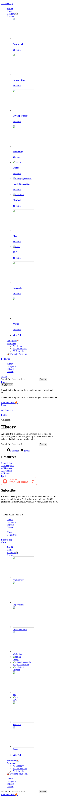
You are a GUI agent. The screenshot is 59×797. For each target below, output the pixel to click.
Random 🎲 (12, 14)
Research (17, 724)
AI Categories (7, 465)
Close (3, 542)
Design (16, 659)
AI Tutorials (18, 351)
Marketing (17, 654)
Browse (10, 16)
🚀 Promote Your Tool (17, 354)
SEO (15, 699)
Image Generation (21, 664)
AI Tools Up (7, 3)
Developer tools (20, 629)
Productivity (18, 580)
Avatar (16, 749)
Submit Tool (6, 463)
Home (9, 11)
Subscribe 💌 (13, 341)
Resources (11, 343)
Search (43, 379)
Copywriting (18, 604)
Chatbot (16, 670)
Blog (3, 476)
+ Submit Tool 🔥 (9, 402)
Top (10, 8)
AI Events (5, 473)
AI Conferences (20, 348)
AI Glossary (18, 346)
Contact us (11, 535)
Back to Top (6, 539)
